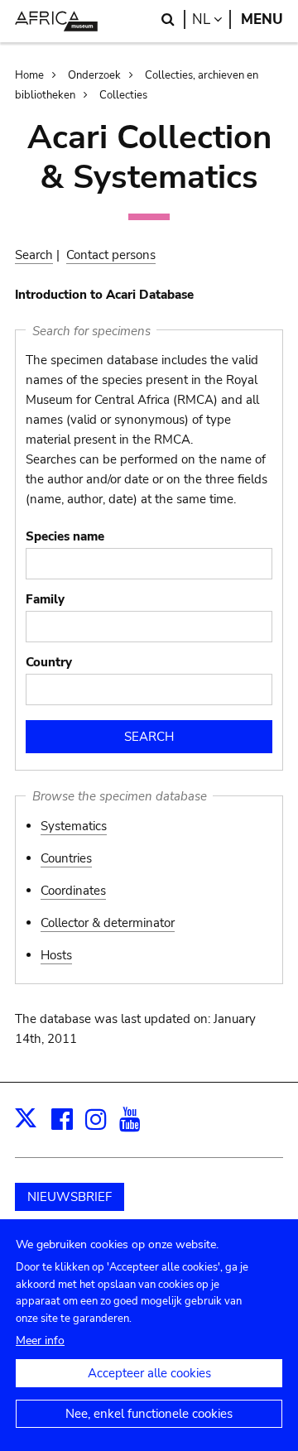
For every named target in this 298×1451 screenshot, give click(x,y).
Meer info (40, 1340)
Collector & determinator (108, 923)
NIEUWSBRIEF (69, 1197)
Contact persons (111, 255)
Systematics (74, 826)
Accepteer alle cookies (149, 1373)
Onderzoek (94, 75)
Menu (262, 19)
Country (49, 662)
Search (34, 255)
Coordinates (73, 890)
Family (45, 599)
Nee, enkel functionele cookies (149, 1413)
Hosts (56, 955)
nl (211, 19)
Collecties (123, 95)
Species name (65, 536)
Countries (66, 858)
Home (29, 75)
